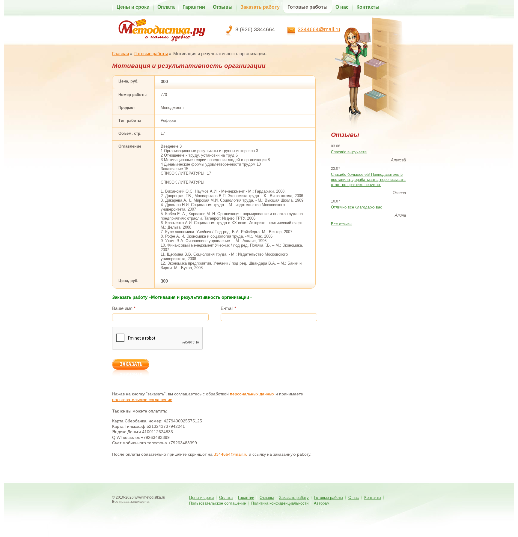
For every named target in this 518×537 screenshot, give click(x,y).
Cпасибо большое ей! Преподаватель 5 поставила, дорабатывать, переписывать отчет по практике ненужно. (368, 179)
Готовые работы (307, 7)
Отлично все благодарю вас (357, 207)
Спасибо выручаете (349, 152)
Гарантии (194, 7)
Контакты (368, 7)
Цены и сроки (133, 7)
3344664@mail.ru (319, 29)
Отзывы (223, 7)
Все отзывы (341, 224)
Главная (120, 53)
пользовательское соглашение (142, 399)
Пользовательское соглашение (217, 503)
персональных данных (252, 394)
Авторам (321, 503)
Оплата (166, 7)
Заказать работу (260, 7)
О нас (342, 7)
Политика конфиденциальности (279, 503)
